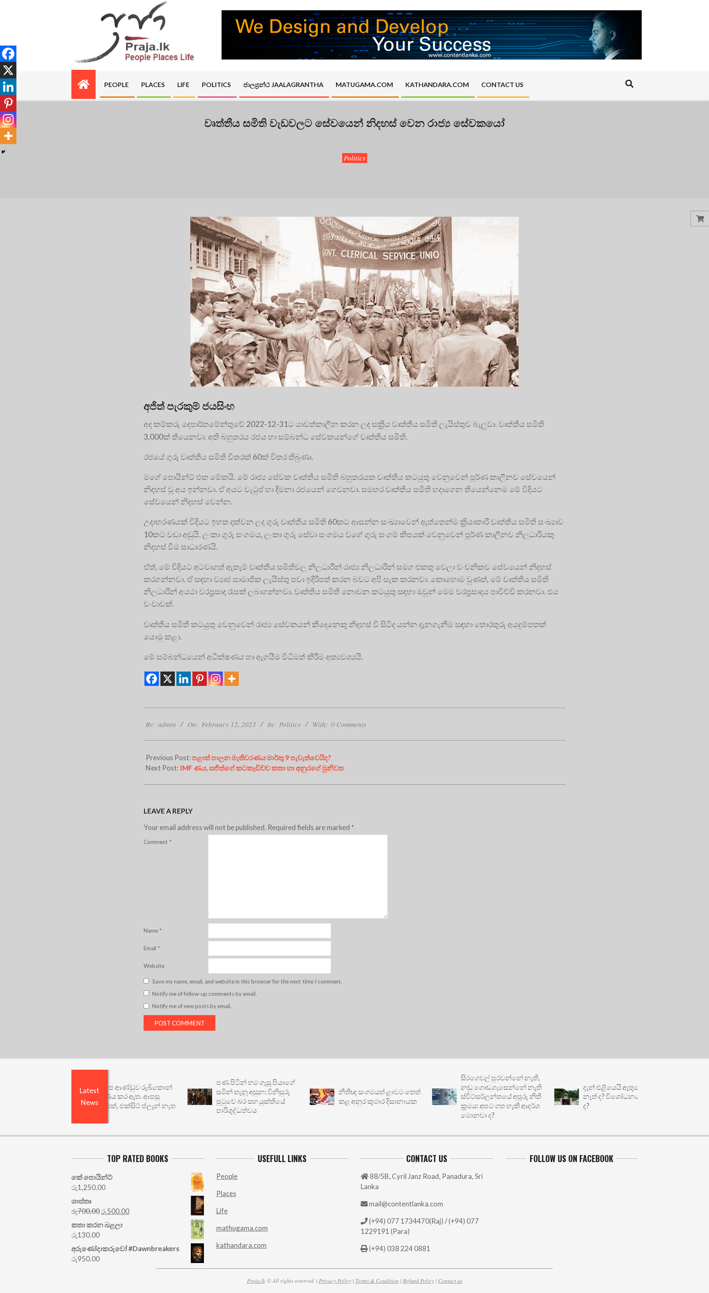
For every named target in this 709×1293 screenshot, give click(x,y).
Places (226, 1193)
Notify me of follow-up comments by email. (204, 993)
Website (154, 966)
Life (222, 1210)
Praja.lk (256, 1280)
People (227, 1176)
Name (153, 930)
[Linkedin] (183, 679)
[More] (231, 679)
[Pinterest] (199, 679)
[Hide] (3, 152)
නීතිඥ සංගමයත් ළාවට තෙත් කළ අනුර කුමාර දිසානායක (343, 1096)
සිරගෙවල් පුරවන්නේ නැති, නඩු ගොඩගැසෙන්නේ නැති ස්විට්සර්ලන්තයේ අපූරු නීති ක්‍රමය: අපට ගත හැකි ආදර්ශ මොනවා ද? (465, 1096)
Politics (355, 158)
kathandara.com (241, 1245)
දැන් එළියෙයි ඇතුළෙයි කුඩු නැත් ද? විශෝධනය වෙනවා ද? (588, 1096)
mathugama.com (242, 1228)
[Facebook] (151, 679)
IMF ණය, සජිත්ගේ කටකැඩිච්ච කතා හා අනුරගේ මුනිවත (262, 767)
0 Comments (348, 724)
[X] (167, 679)
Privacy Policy (335, 1280)
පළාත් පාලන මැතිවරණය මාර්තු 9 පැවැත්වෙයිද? (261, 757)
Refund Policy (418, 1280)
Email (152, 948)
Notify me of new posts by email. (191, 1006)
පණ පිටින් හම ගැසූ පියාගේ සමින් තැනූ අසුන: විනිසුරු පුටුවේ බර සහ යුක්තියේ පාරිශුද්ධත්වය (219, 1096)
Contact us (450, 1280)
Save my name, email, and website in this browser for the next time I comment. (247, 981)
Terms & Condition (377, 1280)
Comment (158, 842)
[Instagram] (215, 679)
